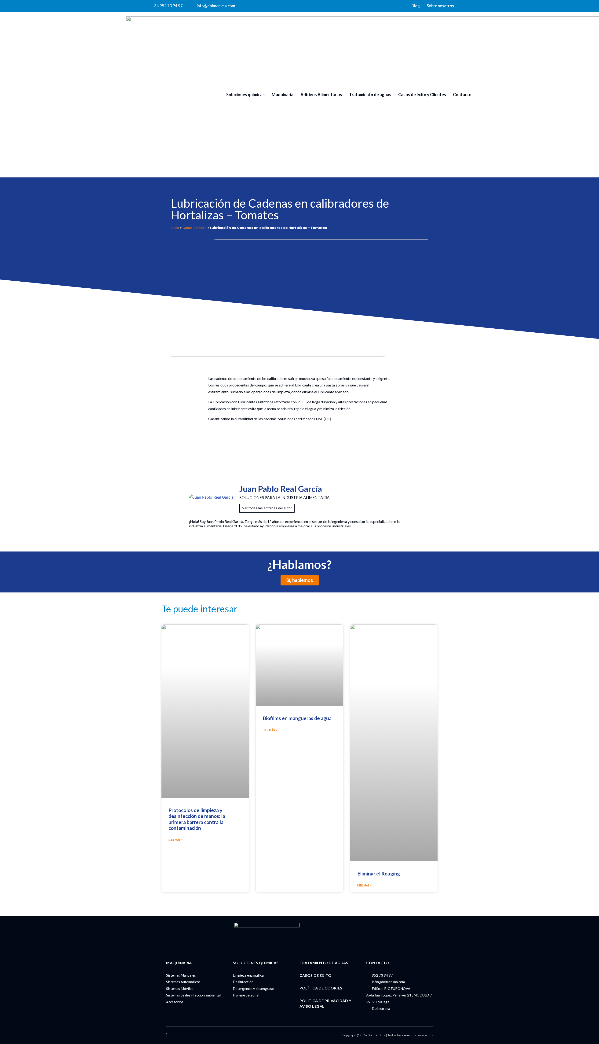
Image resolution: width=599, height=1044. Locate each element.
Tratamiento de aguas (370, 94)
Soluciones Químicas (256, 962)
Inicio (175, 227)
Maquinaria (282, 94)
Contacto (462, 94)
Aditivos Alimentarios (321, 94)
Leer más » (175, 840)
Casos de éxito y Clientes (422, 94)
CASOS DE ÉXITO (315, 975)
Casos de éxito (195, 227)
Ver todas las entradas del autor (267, 508)
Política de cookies (321, 988)
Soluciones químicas (245, 94)
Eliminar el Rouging (378, 873)
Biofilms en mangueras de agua (297, 718)
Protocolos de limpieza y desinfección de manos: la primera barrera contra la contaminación (196, 819)
